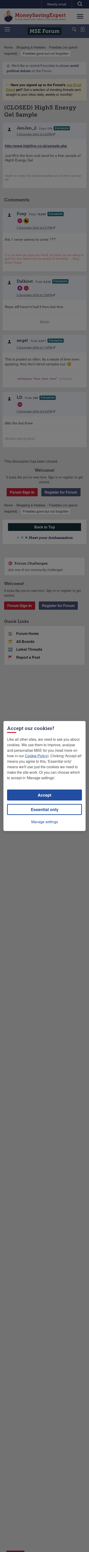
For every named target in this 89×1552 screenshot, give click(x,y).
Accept (44, 795)
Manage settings (44, 821)
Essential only (44, 809)
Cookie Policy (36, 755)
